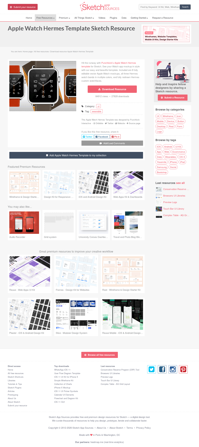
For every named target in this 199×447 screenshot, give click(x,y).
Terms (129, 427)
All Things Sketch (83, 17)
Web (166, 151)
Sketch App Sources (82, 427)
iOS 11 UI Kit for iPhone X (66, 376)
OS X (182, 156)
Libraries (11, 380)
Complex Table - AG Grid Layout (179, 215)
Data (124, 17)
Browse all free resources (101, 354)
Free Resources (44, 17)
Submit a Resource (174, 97)
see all (180, 183)
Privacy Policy (143, 427)
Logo (159, 131)
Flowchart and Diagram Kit (66, 398)
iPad (182, 162)
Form (179, 126)
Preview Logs (170, 202)
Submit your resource (17, 405)
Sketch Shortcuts (15, 376)
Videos (101, 17)
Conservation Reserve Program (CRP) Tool (120, 369)
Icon (179, 116)
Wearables (170, 156)
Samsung (162, 167)
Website (121, 123)
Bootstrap (162, 172)
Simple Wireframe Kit (63, 380)
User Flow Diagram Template (67, 373)
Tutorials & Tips (15, 383)
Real (171, 126)
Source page (134, 123)
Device (170, 121)
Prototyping (13, 394)
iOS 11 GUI (59, 401)
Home (29, 17)
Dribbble (99, 123)
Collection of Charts (63, 383)
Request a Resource (162, 17)
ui (98, 106)
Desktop (161, 126)
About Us (12, 398)
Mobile (160, 121)
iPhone (173, 162)
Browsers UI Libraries (174, 195)
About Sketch (14, 401)
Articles (11, 391)
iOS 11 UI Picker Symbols (66, 391)
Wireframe (168, 116)
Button (181, 121)
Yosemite (161, 162)
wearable (96, 111)
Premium (64, 17)
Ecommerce (178, 151)
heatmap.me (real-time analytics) (107, 442)
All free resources (16, 373)
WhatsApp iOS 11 (62, 369)
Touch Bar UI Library (173, 208)
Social (173, 167)
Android (168, 146)
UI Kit (178, 146)
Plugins (113, 17)
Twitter (110, 123)
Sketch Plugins (14, 387)
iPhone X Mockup (62, 387)
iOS (159, 146)
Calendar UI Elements (64, 394)
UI (158, 116)
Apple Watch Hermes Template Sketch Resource (71, 28)
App (159, 151)
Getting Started (139, 17)
